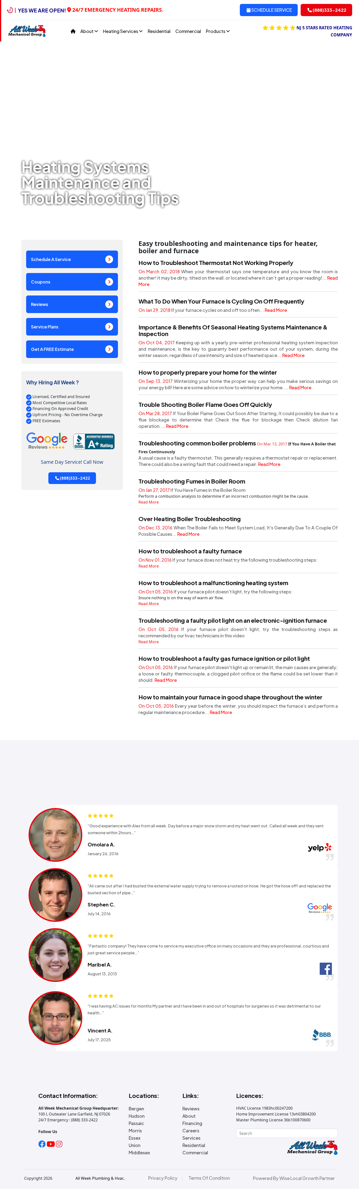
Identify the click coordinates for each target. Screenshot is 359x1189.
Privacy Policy (163, 1178)
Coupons (40, 281)
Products (216, 31)
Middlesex (139, 1152)
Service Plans (44, 326)
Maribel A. (100, 964)
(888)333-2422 (329, 10)
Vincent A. (100, 1030)
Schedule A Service (51, 259)
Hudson (137, 1116)
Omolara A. (101, 844)
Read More (276, 310)
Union (134, 1145)
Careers (190, 1130)
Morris (135, 1130)
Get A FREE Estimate (52, 349)
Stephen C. (101, 904)
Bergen (136, 1108)
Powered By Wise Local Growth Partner (294, 1178)
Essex (134, 1138)
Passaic (136, 1123)
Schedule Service (271, 10)
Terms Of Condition (209, 1178)
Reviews (39, 304)
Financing (192, 1123)
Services (191, 1138)
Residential (159, 31)
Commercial (188, 31)
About (87, 31)
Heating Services (121, 31)
